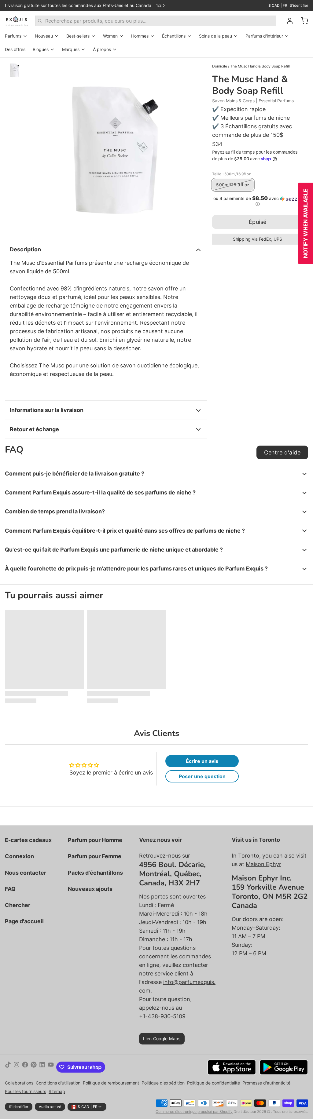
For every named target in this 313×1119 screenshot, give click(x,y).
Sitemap (57, 1091)
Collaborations (19, 1082)
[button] (257, 201)
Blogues (41, 49)
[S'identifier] (287, 20)
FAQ (10, 889)
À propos (102, 49)
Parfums (13, 35)
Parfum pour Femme (94, 856)
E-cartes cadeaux (28, 840)
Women (110, 35)
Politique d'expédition (163, 1082)
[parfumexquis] (16, 21)
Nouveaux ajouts (90, 889)
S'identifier (299, 5)
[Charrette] (302, 20)
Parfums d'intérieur (264, 35)
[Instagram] (16, 1067)
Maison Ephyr (263, 864)
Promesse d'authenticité (266, 1082)
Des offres (15, 49)
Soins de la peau (215, 35)
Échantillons (174, 35)
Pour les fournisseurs (25, 1091)
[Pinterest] (34, 1067)
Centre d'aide (282, 452)
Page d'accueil (24, 921)
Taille (231, 174)
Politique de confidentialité (213, 1082)
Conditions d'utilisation (58, 1082)
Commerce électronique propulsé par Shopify (194, 1111)
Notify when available (305, 223)
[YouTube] (51, 1067)
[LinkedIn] (42, 1067)
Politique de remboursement (111, 1082)
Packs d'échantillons (95, 872)
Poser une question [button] (202, 776)
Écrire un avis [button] (202, 761)
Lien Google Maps (162, 1038)
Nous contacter (25, 872)
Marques (70, 49)
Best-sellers (78, 35)
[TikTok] (8, 1067)
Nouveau (44, 35)
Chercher (17, 905)
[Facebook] (25, 1067)
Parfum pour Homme (95, 840)
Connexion (19, 856)
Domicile (219, 66)
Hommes (140, 35)
